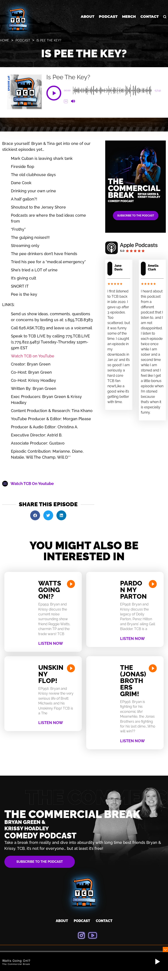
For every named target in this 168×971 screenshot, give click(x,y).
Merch (129, 16)
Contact (149, 16)
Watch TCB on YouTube (32, 356)
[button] (53, 93)
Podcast (108, 16)
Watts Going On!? (49, 589)
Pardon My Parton (133, 589)
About (87, 16)
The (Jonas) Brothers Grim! (133, 681)
